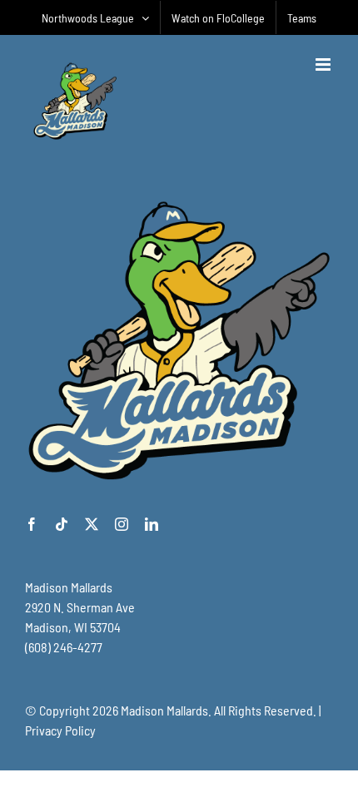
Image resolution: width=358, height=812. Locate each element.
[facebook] (31, 524)
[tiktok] (61, 524)
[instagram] (121, 524)
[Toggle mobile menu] (324, 64)
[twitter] (91, 524)
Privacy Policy (60, 730)
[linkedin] (151, 524)
